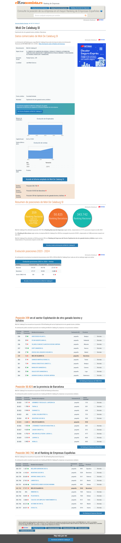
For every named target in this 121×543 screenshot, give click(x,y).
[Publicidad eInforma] (92, 66)
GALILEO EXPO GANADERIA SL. (40, 371)
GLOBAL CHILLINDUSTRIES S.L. (40, 414)
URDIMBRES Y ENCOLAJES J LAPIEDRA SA (43, 402)
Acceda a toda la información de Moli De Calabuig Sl (60, 245)
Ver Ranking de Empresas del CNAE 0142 (91, 381)
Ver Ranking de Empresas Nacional (92, 513)
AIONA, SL (35, 441)
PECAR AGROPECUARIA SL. (39, 340)
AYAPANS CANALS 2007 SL (38, 476)
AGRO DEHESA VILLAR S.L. (39, 336)
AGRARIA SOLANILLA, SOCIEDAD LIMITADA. (43, 375)
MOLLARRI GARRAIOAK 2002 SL (39, 468)
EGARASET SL (36, 410)
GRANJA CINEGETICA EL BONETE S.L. (41, 363)
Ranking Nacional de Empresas (39, 8)
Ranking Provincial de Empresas (59, 8)
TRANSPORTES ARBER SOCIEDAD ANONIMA (42, 484)
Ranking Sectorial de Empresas (80, 8)
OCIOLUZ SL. (34, 507)
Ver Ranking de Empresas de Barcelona (91, 447)
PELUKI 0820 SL (35, 496)
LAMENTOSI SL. (35, 480)
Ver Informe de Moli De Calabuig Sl (60, 540)
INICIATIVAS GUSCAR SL (38, 418)
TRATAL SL (35, 406)
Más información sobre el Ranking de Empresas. (52, 44)
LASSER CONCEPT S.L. (38, 429)
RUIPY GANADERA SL (37, 348)
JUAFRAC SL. (35, 437)
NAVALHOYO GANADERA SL (39, 367)
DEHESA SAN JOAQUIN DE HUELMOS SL (42, 352)
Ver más (99, 336)
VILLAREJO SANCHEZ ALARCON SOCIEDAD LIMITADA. (46, 344)
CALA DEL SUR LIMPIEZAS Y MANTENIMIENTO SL (44, 500)
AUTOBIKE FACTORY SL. (37, 504)
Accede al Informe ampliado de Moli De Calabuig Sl (45, 179)
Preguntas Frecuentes (38, 528)
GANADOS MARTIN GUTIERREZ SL (41, 359)
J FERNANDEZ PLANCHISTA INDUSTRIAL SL (43, 426)
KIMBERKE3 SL (35, 492)
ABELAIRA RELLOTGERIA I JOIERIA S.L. (42, 433)
